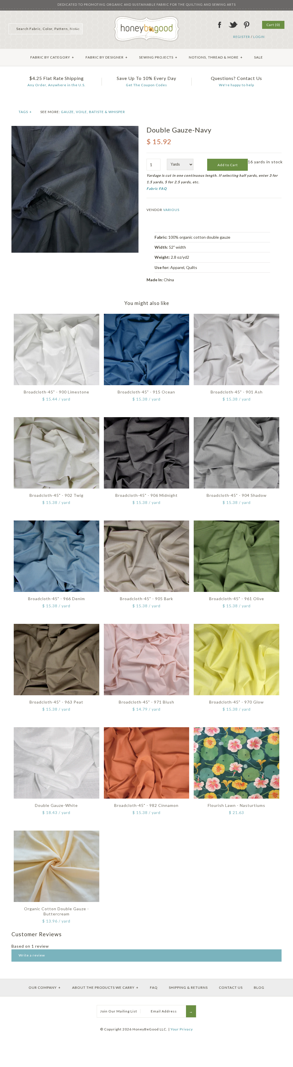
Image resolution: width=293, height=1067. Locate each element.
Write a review (32, 955)
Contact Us (231, 987)
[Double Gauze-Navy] (74, 128)
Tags (25, 112)
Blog (259, 987)
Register (241, 37)
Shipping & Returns (188, 987)
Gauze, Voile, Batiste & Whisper (93, 112)
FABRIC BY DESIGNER (107, 57)
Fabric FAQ (156, 188)
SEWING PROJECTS (158, 57)
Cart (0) (273, 25)
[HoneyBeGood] (146, 18)
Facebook (219, 25)
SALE (258, 57)
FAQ (154, 987)
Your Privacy (182, 1029)
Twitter (233, 25)
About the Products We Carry (105, 987)
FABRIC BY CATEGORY (52, 57)
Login (259, 37)
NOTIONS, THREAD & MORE (216, 57)
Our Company (45, 987)
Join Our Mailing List (118, 1011)
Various (171, 210)
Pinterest (246, 25)
